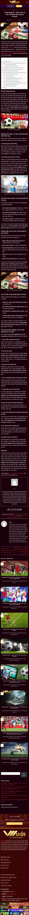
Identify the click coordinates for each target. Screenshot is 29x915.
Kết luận (4, 87)
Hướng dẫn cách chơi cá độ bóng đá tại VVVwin (13, 69)
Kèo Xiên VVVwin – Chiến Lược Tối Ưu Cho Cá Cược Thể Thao (14, 656)
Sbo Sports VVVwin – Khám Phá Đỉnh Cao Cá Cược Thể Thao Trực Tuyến (14, 759)
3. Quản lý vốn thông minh (10, 77)
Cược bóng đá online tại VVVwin (11, 66)
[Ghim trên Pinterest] (18, 510)
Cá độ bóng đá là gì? (7, 61)
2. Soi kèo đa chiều (8, 75)
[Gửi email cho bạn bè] (16, 510)
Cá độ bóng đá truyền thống (10, 64)
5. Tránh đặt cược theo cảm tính (11, 80)
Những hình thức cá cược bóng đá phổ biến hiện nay (14, 63)
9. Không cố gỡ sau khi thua (10, 86)
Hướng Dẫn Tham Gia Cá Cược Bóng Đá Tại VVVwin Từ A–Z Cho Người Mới (14, 578)
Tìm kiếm (3, 770)
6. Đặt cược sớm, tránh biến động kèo (12, 81)
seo (22, 20)
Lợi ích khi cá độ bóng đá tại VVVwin (10, 70)
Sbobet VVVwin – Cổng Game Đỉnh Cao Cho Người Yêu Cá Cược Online (14, 707)
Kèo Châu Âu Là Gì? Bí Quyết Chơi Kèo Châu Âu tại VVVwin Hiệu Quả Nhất (14, 604)
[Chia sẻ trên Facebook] (11, 510)
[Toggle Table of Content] (24, 59)
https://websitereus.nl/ (12, 894)
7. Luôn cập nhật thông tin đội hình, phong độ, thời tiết (15, 83)
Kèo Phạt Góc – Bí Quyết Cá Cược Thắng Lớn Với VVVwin (14, 630)
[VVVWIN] (14, 2)
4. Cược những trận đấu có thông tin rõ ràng (13, 78)
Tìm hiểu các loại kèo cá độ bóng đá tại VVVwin (13, 67)
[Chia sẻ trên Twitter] (13, 510)
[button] (27, 2)
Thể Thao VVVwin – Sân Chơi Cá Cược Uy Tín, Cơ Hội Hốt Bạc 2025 (14, 10)
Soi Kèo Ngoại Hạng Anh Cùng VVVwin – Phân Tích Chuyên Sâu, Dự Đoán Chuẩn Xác (14, 733)
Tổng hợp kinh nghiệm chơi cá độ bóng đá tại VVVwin (14, 72)
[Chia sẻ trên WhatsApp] (8, 510)
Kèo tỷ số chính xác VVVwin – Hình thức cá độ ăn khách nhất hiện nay (7, 550)
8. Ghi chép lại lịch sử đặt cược (11, 84)
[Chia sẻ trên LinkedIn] (20, 510)
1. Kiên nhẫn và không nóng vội (11, 74)
